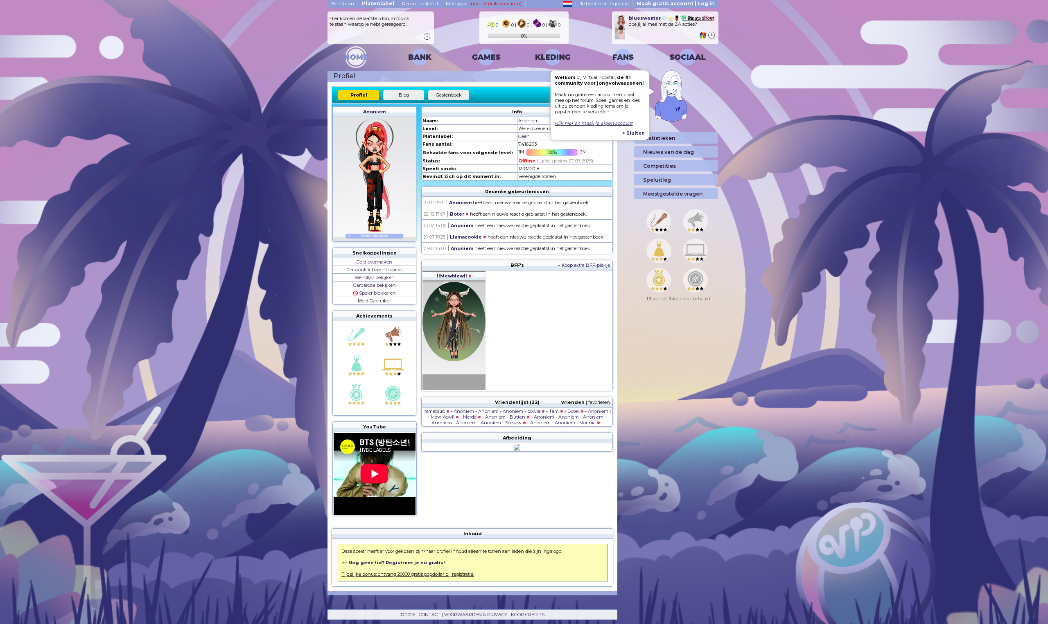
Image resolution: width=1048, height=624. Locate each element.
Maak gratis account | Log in (676, 3)
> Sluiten (633, 133)
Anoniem (374, 112)
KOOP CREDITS (527, 614)
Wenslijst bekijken (375, 277)
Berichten (342, 3)
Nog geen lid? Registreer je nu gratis (395, 562)
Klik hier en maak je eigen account (593, 123)
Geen (524, 136)
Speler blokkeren (377, 293)
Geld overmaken (374, 262)
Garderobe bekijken (374, 285)
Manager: (484, 3)
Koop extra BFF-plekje (586, 265)
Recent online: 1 (420, 3)
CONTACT (429, 614)
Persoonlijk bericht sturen (374, 270)
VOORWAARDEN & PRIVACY (475, 614)
